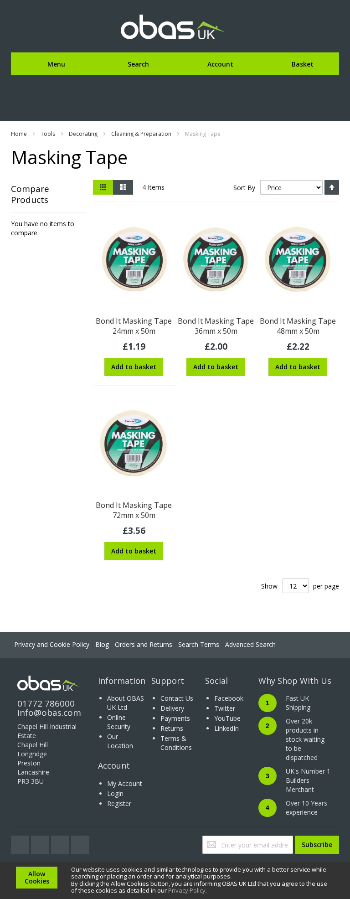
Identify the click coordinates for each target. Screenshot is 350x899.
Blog (102, 644)
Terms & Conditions (176, 743)
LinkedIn (226, 728)
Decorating (83, 134)
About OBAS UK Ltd (125, 703)
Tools (48, 134)
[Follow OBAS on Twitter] (21, 842)
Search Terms (198, 644)
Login (115, 793)
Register (119, 803)
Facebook (228, 698)
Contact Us (176, 698)
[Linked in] (80, 842)
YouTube (227, 718)
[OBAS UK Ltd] (175, 27)
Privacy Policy (187, 890)
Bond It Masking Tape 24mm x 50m (134, 326)
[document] (175, 880)
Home (19, 134)
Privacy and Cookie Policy (51, 644)
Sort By (244, 187)
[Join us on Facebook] (41, 842)
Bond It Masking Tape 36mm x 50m (216, 326)
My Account (124, 783)
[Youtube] (61, 842)
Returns (171, 728)
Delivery (172, 708)
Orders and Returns (143, 644)
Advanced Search (250, 644)
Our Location (120, 741)
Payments (175, 718)
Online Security (118, 722)
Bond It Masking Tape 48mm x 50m (298, 326)
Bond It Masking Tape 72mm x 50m (134, 510)
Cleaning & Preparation (141, 134)
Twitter (224, 708)
